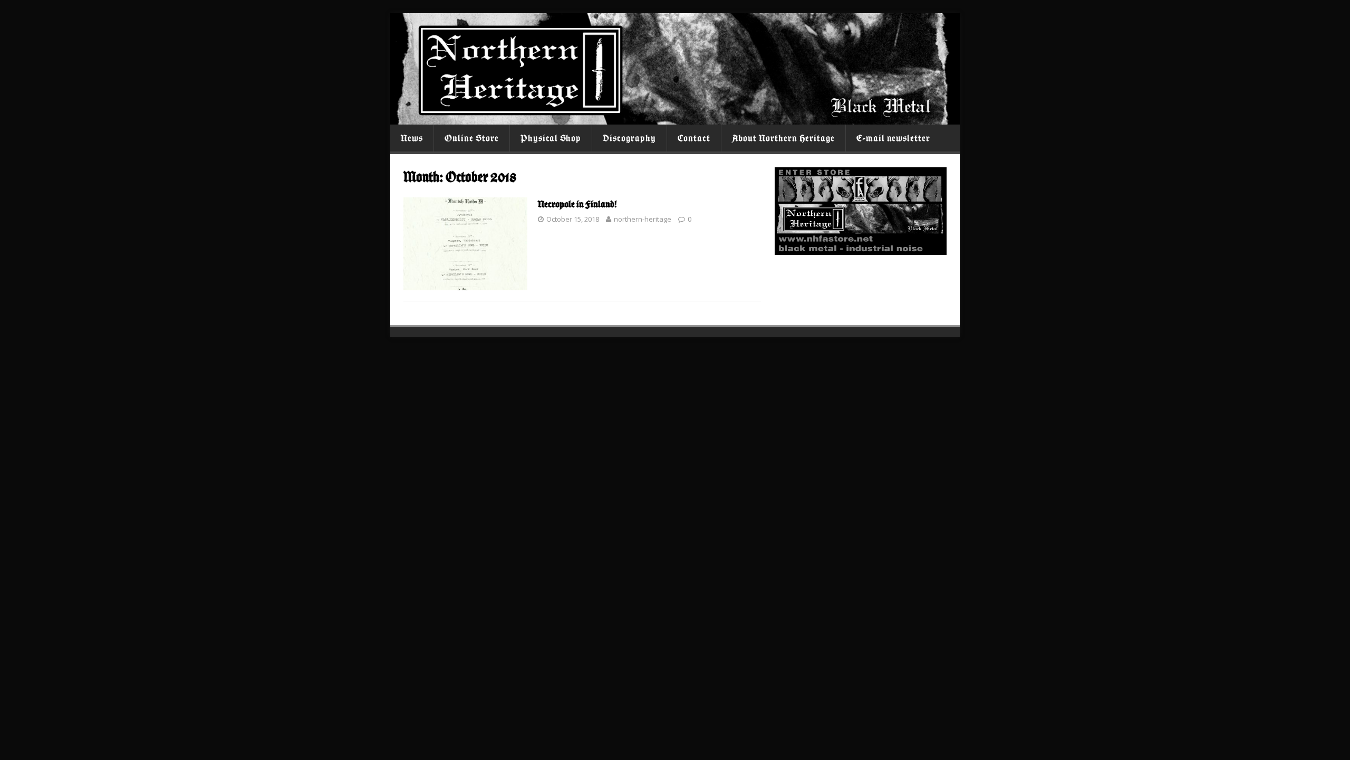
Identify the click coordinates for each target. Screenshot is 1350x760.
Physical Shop (551, 138)
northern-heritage (642, 219)
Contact (694, 138)
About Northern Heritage (783, 138)
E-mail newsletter (893, 138)
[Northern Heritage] (675, 118)
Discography (629, 138)
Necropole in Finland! (577, 204)
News (412, 138)
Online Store (472, 138)
